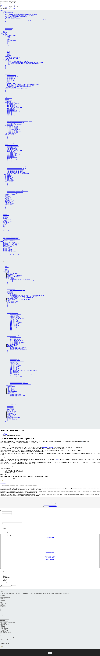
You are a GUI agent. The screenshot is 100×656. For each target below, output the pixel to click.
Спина (8, 44)
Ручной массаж (8, 65)
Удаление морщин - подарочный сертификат (11, 239)
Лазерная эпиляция (4, 621)
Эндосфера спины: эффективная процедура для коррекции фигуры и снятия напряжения (25, 62)
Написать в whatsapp (53, 506)
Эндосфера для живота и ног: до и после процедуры (17, 61)
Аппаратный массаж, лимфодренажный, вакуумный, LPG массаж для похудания (21, 14)
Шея (8, 43)
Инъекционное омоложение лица (14, 137)
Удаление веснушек (9, 177)
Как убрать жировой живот (12, 183)
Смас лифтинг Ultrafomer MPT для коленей (15, 167)
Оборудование (3, 213)
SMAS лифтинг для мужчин (13, 103)
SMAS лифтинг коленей (12, 112)
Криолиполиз (7, 74)
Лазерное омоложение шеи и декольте (14, 131)
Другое (4, 580)
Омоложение (5, 89)
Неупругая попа (8, 197)
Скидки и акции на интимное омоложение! (11, 252)
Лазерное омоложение (9, 125)
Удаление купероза (9, 179)
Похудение (7, 182)
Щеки (8, 41)
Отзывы (4, 11)
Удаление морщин (8, 175)
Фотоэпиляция (8, 56)
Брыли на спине (8, 198)
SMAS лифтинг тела (11, 109)
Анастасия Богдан (8, 27)
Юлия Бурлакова (8, 29)
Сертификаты (3, 232)
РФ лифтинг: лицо (8, 69)
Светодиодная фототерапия (10, 133)
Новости (4, 22)
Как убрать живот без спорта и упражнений (16, 187)
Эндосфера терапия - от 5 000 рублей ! (10, 245)
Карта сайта (2, 595)
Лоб (8, 38)
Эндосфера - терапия (4, 624)
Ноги (8, 52)
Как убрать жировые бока (12, 185)
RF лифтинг (2, 627)
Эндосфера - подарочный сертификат (10, 238)
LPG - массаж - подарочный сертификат (11, 234)
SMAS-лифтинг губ (11, 123)
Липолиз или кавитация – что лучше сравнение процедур (16, 21)
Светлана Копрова (8, 30)
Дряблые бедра (8, 202)
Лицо (8, 37)
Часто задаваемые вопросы (8, 12)
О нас (1, 10)
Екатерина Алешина (9, 28)
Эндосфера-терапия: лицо (10, 90)
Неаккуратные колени (9, 203)
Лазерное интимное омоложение (13, 129)
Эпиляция (5, 34)
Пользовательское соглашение (6, 611)
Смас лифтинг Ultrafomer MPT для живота (15, 169)
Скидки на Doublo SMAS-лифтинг (9, 251)
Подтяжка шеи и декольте (10, 208)
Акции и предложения (50, 537)
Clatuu (4, 225)
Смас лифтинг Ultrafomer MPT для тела (15, 171)
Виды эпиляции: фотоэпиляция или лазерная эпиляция (16, 16)
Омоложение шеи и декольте (13, 353)
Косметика (5, 32)
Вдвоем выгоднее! (6, 247)
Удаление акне (8, 176)
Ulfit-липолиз (7, 82)
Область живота (10, 45)
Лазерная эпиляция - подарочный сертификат (12, 233)
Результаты (2, 211)
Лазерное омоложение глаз (12, 127)
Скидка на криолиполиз (7, 253)
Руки (8, 50)
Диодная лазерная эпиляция (10, 35)
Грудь (8, 36)
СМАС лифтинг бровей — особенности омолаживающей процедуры (21, 116)
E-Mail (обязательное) (16, 514)
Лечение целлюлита (9, 181)
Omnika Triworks (6, 215)
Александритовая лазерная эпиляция (12, 57)
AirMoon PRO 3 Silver (7, 219)
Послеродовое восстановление (11, 206)
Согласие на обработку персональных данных (9, 612)
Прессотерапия (8, 68)
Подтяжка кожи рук (9, 209)
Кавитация (7, 67)
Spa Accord (5, 220)
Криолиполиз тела (11, 80)
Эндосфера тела (8, 60)
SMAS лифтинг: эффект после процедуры (15, 122)
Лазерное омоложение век (12, 128)
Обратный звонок (4, 8)
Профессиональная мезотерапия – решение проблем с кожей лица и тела (19, 15)
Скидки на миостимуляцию (8, 246)
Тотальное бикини (11, 47)
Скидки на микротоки (7, 250)
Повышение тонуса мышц (10, 194)
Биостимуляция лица (9, 91)
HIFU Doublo (5, 223)
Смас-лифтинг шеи (11, 108)
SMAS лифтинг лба (11, 115)
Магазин (2, 255)
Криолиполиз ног (10, 79)
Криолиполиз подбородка (12, 76)
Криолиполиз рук (10, 77)
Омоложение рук (8, 141)
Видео (4, 31)
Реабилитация (5, 210)
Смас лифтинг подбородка (12, 106)
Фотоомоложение (8, 100)
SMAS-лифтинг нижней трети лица (14, 107)
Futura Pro (5, 218)
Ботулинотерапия (8, 97)
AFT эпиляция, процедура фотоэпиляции (13, 18)
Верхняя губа (10, 42)
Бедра (8, 51)
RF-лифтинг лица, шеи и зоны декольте (15, 71)
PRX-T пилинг (8, 101)
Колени (8, 54)
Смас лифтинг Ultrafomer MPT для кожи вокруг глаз (17, 165)
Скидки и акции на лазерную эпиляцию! (11, 243)
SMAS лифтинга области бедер (13, 111)
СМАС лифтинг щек (11, 117)
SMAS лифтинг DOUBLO (10, 102)
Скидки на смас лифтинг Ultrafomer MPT (11, 254)
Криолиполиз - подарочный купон (9, 240)
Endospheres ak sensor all (7, 221)
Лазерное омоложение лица (12, 126)
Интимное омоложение (9, 134)
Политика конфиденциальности (6, 610)
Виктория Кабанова (9, 25)
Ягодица (9, 55)
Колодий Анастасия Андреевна (11, 24)
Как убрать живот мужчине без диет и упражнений (17, 191)
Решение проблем (6, 174)
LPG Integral (5, 217)
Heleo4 (6, 144)
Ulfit (3, 228)
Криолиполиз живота (11, 75)
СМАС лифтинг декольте (12, 120)
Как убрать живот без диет (12, 188)
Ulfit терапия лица (11, 83)
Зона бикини (9, 46)
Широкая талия (8, 196)
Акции (1, 241)
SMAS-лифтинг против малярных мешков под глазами (18, 173)
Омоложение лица (8, 135)
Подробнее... (3, 483)
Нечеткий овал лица (9, 199)
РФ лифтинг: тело (8, 70)
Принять (50, 653)
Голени (8, 53)
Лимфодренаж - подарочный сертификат (11, 237)
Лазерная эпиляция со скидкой (9, 242)
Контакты (2, 256)
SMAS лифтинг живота (12, 110)
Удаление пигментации (9, 180)
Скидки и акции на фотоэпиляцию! (10, 244)
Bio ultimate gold (6, 222)
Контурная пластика (9, 95)
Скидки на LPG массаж (7, 248)
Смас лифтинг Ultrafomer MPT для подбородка (16, 168)
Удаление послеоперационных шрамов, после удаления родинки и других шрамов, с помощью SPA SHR (26, 19)
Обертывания (10, 291)
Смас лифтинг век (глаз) (12, 105)
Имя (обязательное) (16, 512)
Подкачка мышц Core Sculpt (10, 87)
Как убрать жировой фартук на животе (15, 192)
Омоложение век (8, 140)
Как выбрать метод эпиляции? (50, 553)
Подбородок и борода (11, 40)
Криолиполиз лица (11, 81)
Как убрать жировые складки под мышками (16, 186)
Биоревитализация (8, 93)
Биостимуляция (8, 66)
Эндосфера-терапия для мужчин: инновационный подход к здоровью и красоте (23, 63)
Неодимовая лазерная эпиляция (11, 58)
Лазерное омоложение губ (12, 130)
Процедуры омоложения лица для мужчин (15, 138)
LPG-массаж (7, 64)
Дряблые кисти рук (9, 204)
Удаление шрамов (8, 178)
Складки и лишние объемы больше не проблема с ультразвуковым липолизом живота (24, 84)
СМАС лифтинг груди (11, 118)
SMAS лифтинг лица (11, 104)
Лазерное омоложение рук (12, 132)
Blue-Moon (5, 216)
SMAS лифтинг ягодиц (12, 114)
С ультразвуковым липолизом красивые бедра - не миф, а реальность (21, 85)
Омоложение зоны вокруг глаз (11, 139)
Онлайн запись (12, 8)
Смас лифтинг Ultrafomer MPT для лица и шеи (16, 172)
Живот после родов (9, 201)
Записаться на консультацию (50, 505)
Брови (8, 39)
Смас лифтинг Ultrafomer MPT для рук (15, 170)
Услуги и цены (3, 33)
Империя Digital (2, 598)
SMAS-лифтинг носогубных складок (14, 124)
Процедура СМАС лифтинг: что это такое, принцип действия (19, 121)
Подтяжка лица (8, 207)
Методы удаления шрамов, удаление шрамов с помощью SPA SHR (18, 20)
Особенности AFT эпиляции (10, 17)
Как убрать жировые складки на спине (15, 184)
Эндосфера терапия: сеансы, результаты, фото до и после (16, 88)
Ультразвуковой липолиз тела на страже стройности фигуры (19, 86)
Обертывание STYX (4, 619)
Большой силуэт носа (9, 200)
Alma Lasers (5, 214)
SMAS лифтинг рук (11, 113)
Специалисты (5, 23)
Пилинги (7, 99)
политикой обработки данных (69, 650)
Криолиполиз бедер (11, 78)
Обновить (4, 525)
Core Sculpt (5, 231)
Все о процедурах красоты (50, 560)
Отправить (4, 528)
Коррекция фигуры (6, 59)
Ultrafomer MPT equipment (8, 230)
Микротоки (7, 92)
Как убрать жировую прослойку (13, 193)
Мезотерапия (7, 94)
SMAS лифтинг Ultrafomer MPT (11, 145)
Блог (4, 13)
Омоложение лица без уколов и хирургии (15, 136)
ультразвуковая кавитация (47, 447)
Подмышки (9, 48)
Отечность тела (8, 195)
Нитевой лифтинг (8, 98)
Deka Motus (5, 224)
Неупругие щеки (8, 205)
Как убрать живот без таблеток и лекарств (15, 190)
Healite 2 (4, 227)
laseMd (4, 226)
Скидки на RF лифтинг (7, 249)
